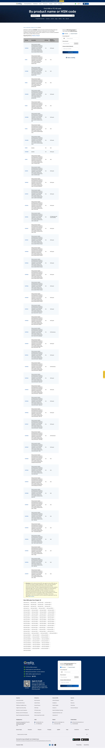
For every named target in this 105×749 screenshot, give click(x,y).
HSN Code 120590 (27, 614)
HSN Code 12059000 (27, 646)
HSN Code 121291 (35, 629)
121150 (26, 147)
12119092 (26, 516)
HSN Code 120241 (51, 610)
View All (67, 18)
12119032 (26, 320)
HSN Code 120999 (35, 625)
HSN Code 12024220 (27, 642)
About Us (72, 697)
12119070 (26, 481)
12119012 (26, 182)
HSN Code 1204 (48, 602)
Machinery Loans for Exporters (21, 710)
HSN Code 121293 (50, 629)
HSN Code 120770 (43, 617)
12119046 (26, 412)
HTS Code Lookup (37, 710)
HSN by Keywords (37, 712)
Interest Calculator (55, 700)
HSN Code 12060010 (36, 646)
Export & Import (74, 33)
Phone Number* (65, 41)
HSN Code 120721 (27, 615)
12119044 (26, 389)
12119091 (26, 504)
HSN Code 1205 (26, 604)
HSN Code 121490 (27, 633)
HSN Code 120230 (43, 610)
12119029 (26, 297)
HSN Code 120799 (27, 619)
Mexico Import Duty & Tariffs (39, 715)
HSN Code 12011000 (53, 633)
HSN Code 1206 (33, 604)
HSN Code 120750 (27, 617)
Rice (64, 18)
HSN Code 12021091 (27, 637)
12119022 (26, 251)
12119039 (26, 343)
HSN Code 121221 (42, 627)
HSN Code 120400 (43, 612)
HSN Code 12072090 (27, 650)
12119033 (26, 332)
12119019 (26, 228)
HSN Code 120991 (27, 625)
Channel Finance (37, 705)
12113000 (26, 117)
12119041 (26, 355)
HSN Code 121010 (43, 625)
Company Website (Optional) (68, 46)
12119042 (26, 366)
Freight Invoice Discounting (21, 707)
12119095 (26, 550)
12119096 (26, 562)
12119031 (26, 309)
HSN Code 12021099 (35, 637)
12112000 (26, 94)
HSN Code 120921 (27, 621)
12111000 (26, 71)
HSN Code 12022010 (44, 637)
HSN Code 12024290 (36, 642)
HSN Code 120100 (34, 608)
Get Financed (70, 52)
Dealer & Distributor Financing (57, 710)
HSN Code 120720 (51, 614)
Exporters (18, 697)
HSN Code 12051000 (45, 644)
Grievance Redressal (74, 707)
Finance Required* (66, 36)
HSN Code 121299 (35, 631)
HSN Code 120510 (51, 612)
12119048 (26, 435)
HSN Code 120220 (35, 610)
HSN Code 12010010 (35, 633)
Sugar (56, 18)
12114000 (26, 140)
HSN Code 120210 (27, 610)
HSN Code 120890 (43, 619)
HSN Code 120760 (35, 617)
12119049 (26, 447)
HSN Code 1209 (26, 606)
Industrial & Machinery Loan (57, 712)
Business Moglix (19, 729)
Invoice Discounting (19, 700)
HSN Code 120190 (50, 608)
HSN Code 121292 (42, 629)
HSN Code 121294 (27, 631)
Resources (72, 702)
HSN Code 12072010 (44, 648)
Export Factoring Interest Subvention (22, 715)
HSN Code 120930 (51, 623)
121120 (26, 82)
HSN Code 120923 (43, 621)
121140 (26, 128)
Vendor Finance (37, 702)
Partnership (73, 705)
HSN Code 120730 (42, 615)
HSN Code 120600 (35, 614)
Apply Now (61, 1)
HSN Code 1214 (26, 608)
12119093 (26, 527)
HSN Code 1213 (47, 606)
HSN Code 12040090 (36, 644)
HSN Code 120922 (35, 621)
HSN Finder (36, 707)
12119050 (26, 458)
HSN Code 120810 (35, 619)
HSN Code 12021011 (36, 635)
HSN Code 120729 (34, 615)
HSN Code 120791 (51, 617)
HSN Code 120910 (51, 619)
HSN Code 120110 (42, 608)
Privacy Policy (79, 744)
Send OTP (76, 43)
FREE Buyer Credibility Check (21, 705)
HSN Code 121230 (27, 629)
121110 (26, 59)
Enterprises (36, 697)
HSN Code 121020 (51, 625)
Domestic (66, 33)
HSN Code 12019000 (27, 635)
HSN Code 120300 (35, 612)
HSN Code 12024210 (45, 640)
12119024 (26, 263)
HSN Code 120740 (51, 615)
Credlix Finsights (55, 705)
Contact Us (54, 707)
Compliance (54, 702)
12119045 (26, 401)
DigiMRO (58, 729)
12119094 (26, 539)
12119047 (26, 424)
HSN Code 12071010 (27, 648)
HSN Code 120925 (27, 623)
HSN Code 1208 (48, 604)
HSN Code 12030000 (45, 642)
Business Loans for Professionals (22, 712)
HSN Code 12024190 (36, 640)
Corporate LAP (55, 715)
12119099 (26, 573)
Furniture (48, 18)
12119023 (26, 48)
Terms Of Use (86, 744)
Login (87, 3)
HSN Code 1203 (40, 602)
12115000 (26, 151)
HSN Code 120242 (27, 612)
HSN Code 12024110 (27, 640)
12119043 (26, 378)
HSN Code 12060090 (45, 646)
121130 (26, 105)
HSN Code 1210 (33, 606)
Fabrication (30, 729)
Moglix (67, 729)
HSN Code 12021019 (44, 635)
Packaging (49, 729)
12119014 (26, 205)
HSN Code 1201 (26, 602)
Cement (52, 18)
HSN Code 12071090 (35, 648)
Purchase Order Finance (20, 702)
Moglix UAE (87, 729)
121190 (26, 159)
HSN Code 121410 (50, 631)
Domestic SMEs (55, 697)
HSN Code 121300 (42, 631)
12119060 (26, 470)
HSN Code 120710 (43, 614)
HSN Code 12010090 (44, 633)
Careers (72, 700)
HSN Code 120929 (43, 623)
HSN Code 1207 (40, 604)
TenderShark (76, 729)
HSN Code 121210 (27, 627)
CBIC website (31, 596)
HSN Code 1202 (33, 602)
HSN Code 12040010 (27, 644)
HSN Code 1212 (40, 606)
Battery (60, 18)
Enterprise (39, 729)
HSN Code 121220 (34, 627)
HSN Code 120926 (35, 623)
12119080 (26, 493)
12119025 (26, 274)
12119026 (26, 286)
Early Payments (37, 700)
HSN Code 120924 (51, 621)
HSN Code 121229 (50, 627)
